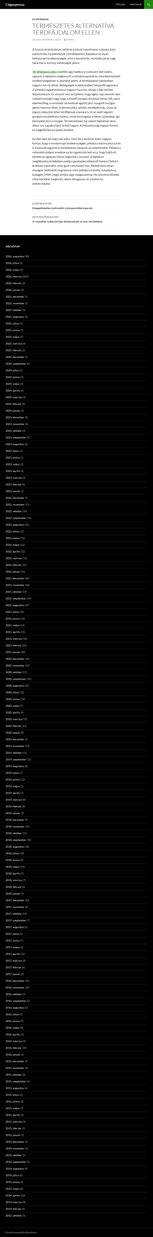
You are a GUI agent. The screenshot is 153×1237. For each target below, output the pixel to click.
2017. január (13, 974)
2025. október (14, 310)
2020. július (12, 692)
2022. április (13, 551)
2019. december (15, 739)
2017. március (14, 960)
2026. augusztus (15, 256)
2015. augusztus (15, 1088)
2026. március (14, 276)
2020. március (14, 719)
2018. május (13, 866)
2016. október (14, 994)
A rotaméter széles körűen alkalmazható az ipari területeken (67, 219)
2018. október (14, 833)
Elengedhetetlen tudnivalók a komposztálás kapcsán (62, 206)
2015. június (13, 1101)
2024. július (12, 370)
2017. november (15, 907)
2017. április (13, 953)
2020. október (14, 672)
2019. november (15, 746)
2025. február (13, 350)
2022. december (15, 497)
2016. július (12, 1014)
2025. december (15, 296)
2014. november (15, 1148)
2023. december (15, 417)
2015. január (13, 1135)
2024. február (13, 403)
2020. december (15, 658)
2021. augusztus (15, 605)
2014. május (13, 1188)
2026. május (13, 269)
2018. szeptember (16, 839)
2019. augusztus (15, 766)
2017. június (13, 940)
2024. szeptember (16, 363)
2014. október (14, 1155)
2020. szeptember (16, 678)
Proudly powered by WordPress (21, 1232)
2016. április (13, 1034)
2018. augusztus (15, 846)
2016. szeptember (16, 1000)
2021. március (14, 638)
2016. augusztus (15, 1007)
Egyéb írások (40, 19)
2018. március (14, 880)
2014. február (13, 1208)
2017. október (14, 913)
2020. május (13, 705)
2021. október (14, 591)
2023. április (13, 471)
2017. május (13, 947)
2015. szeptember (16, 1081)
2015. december (15, 1061)
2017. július (12, 933)
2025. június (13, 330)
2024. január (13, 410)
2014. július (12, 1175)
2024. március (14, 397)
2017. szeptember (16, 920)
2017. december (15, 900)
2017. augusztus (15, 927)
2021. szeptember (16, 598)
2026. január (13, 289)
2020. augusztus (15, 685)
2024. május (13, 383)
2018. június (13, 860)
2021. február (13, 645)
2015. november (15, 1067)
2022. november (15, 504)
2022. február (13, 564)
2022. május (13, 544)
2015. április (13, 1114)
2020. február (13, 725)
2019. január (13, 813)
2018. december (15, 819)
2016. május (13, 1027)
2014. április (13, 1195)
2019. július (12, 772)
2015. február (13, 1128)
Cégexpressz (15, 4)
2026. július (12, 263)
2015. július (12, 1094)
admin (70, 39)
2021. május (13, 625)
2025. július (12, 323)
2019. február (13, 806)
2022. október (14, 511)
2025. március (14, 343)
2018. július (12, 853)
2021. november (15, 585)
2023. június (13, 457)
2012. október (14, 1215)
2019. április (13, 792)
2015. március (14, 1121)
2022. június (13, 538)
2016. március (14, 1041)
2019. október (14, 752)
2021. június (13, 618)
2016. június (13, 1021)
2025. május (13, 336)
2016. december (15, 980)
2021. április (13, 631)
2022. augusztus (15, 524)
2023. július (12, 450)
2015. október (14, 1074)
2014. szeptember (16, 1161)
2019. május (13, 786)
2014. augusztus (15, 1168)
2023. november (15, 424)
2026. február (13, 283)
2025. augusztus (15, 316)
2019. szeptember (16, 759)
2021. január (13, 652)
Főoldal (120, 4)
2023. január (13, 491)
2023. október (14, 430)
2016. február (13, 1047)
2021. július (12, 611)
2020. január (13, 732)
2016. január (13, 1054)
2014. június (13, 1182)
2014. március (14, 1202)
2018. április (13, 873)
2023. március (14, 477)
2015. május (13, 1108)
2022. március (14, 558)
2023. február (13, 484)
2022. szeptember (16, 517)
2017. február (13, 967)
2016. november (15, 987)
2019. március (14, 799)
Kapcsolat (136, 4)
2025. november (15, 303)
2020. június (13, 699)
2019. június (13, 779)
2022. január (13, 571)
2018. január (13, 893)
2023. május (13, 464)
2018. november (15, 826)
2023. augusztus (15, 444)
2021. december (15, 578)
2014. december (15, 1141)
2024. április (13, 390)
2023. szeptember (16, 437)
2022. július (12, 531)
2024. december (15, 356)
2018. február (13, 886)
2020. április (13, 712)
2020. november (15, 665)
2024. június (13, 377)
